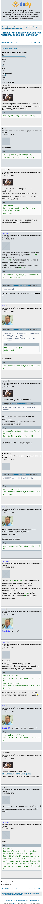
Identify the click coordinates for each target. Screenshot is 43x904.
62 (35, 42)
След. (40, 42)
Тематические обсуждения (23, 893)
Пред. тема (4, 48)
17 (27, 42)
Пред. (12, 42)
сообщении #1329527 (21, 285)
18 (29, 42)
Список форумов (7, 893)
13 (19, 42)
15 (23, 42)
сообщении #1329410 (21, 329)
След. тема (13, 48)
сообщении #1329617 (21, 474)
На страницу (5, 42)
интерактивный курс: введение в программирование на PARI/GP (21, 33)
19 (31, 42)
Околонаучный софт (15, 894)
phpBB (13, 903)
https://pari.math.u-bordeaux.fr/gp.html (16, 774)
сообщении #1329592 (20, 403)
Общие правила (34, 900)
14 (21, 42)
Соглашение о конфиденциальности (16, 900)
